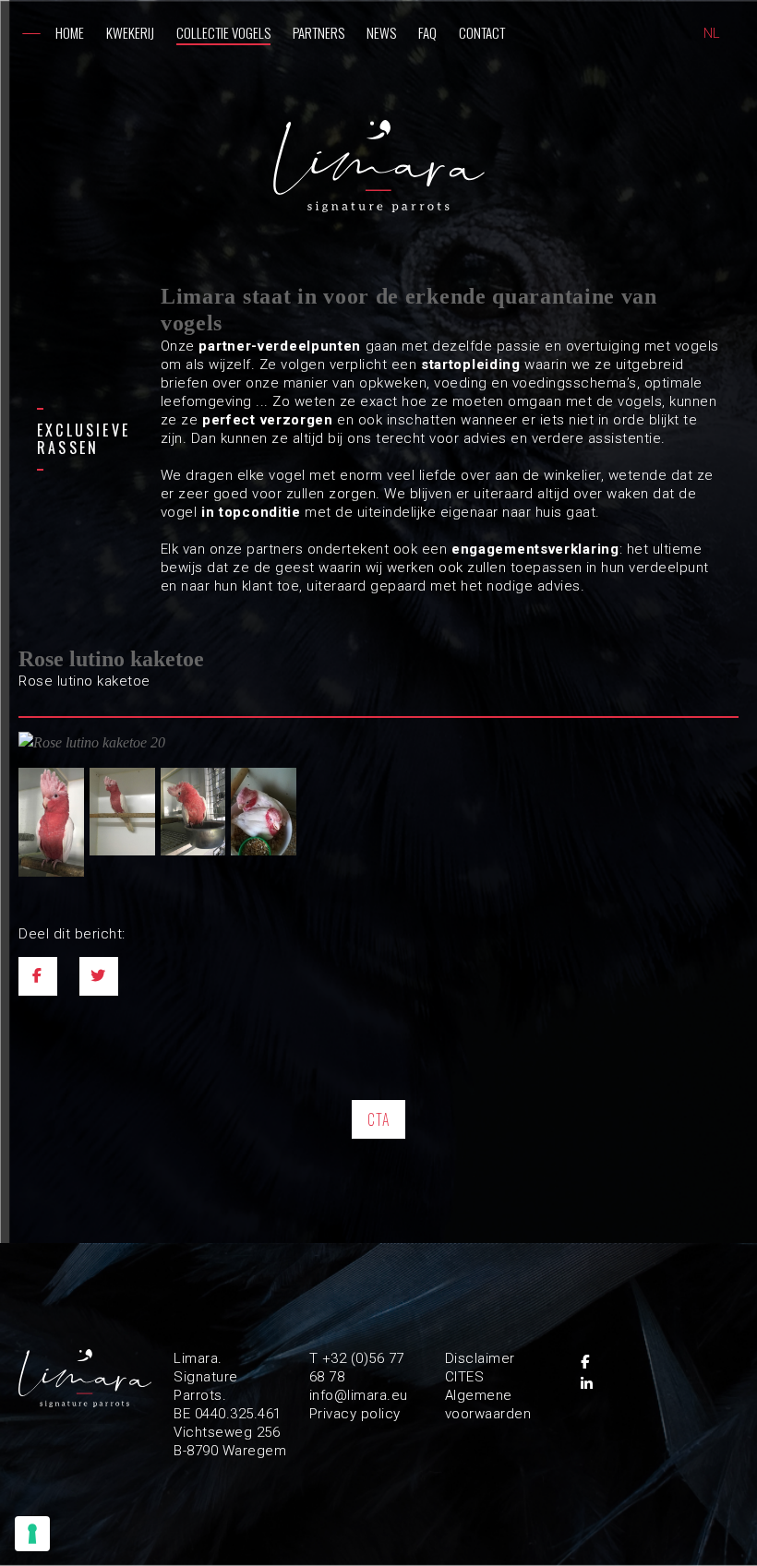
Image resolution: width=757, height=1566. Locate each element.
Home (69, 32)
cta (379, 1119)
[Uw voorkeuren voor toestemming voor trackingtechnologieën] (32, 1533)
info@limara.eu (358, 1395)
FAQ (427, 32)
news (381, 32)
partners (318, 32)
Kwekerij (130, 32)
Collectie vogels (223, 32)
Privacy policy (355, 1413)
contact (482, 32)
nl (711, 33)
